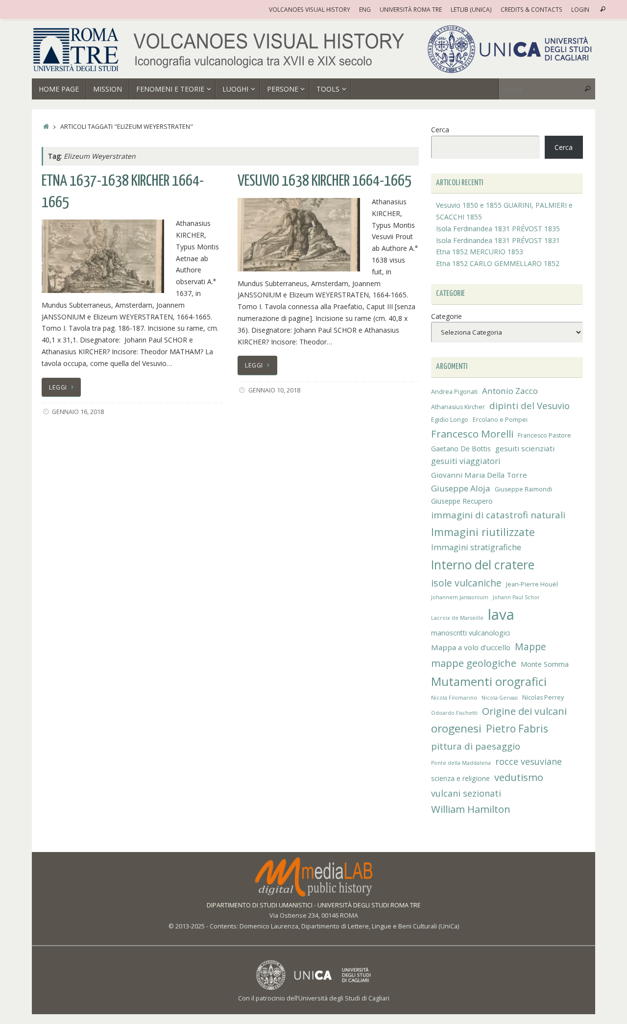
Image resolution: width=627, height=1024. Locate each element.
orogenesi (456, 728)
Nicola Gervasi (500, 697)
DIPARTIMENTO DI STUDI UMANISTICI (260, 905)
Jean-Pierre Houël (532, 584)
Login (580, 9)
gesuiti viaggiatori (466, 461)
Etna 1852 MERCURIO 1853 (479, 251)
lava (501, 614)
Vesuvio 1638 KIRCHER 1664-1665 (324, 181)
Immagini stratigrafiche (476, 547)
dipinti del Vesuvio (529, 405)
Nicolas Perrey (543, 697)
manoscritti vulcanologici (470, 632)
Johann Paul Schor (516, 597)
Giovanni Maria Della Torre (479, 475)
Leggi (58, 387)
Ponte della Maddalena (461, 762)
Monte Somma (545, 664)
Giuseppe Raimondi (523, 489)
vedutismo (518, 777)
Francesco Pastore (544, 435)
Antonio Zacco (510, 390)
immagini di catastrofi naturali (498, 515)
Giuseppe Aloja (460, 488)
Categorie (446, 316)
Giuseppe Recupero (462, 501)
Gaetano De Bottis (461, 448)
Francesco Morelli (472, 433)
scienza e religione (460, 778)
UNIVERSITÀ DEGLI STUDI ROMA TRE (369, 905)
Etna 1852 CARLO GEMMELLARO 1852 (497, 263)
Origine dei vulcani (524, 711)
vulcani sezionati (466, 793)
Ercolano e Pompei (500, 419)
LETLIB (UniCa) (471, 9)
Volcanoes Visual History (309, 9)
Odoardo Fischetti (454, 712)
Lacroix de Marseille (457, 617)
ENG (365, 9)
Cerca (440, 129)
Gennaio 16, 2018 (78, 412)
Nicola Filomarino (454, 697)
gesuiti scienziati (525, 448)
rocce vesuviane (528, 761)
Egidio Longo (449, 419)
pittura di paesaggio (475, 746)
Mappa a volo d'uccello (470, 647)
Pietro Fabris (517, 728)
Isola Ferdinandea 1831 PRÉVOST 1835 (498, 228)
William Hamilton (470, 809)
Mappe (530, 646)
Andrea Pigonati (454, 392)
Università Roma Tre (411, 9)
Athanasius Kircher (458, 407)
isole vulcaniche (466, 582)
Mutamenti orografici (489, 681)
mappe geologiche (473, 663)
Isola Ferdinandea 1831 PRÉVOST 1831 (498, 240)
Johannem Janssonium (459, 597)
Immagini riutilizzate (483, 532)
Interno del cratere (482, 565)
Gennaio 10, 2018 (274, 390)
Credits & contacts (531, 9)
